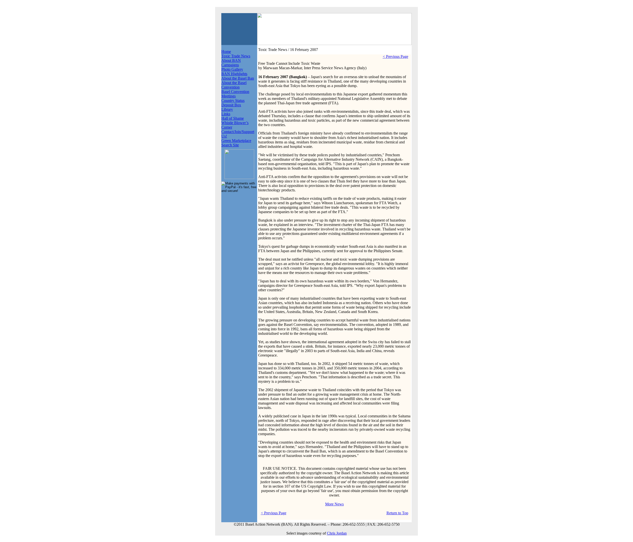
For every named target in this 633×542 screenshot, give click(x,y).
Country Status (233, 100)
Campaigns (230, 65)
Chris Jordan (337, 533)
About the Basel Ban (237, 78)
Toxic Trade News (235, 56)
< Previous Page (395, 56)
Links (225, 114)
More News (334, 504)
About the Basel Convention (234, 85)
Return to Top (397, 513)
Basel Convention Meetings (235, 94)
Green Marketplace (236, 140)
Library (227, 109)
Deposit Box (231, 105)
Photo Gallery (232, 69)
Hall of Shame (232, 118)
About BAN (231, 60)
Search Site (230, 145)
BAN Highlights (234, 74)
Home (226, 51)
